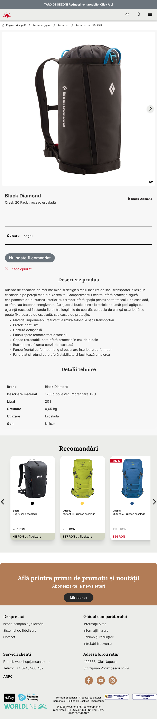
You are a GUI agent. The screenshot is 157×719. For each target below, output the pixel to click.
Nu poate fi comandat (30, 257)
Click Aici (106, 4)
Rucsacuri (63, 25)
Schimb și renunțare (98, 637)
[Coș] (127, 14)
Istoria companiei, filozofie (23, 624)
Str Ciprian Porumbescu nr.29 (106, 668)
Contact (9, 637)
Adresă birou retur (101, 654)
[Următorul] (154, 501)
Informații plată (94, 624)
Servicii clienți (17, 654)
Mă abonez (78, 598)
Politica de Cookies (78, 700)
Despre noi (13, 616)
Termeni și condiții (66, 697)
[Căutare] (138, 14)
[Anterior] (2, 501)
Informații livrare (95, 630)
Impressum (97, 700)
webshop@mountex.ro (32, 662)
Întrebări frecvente (97, 644)
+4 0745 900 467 (30, 668)
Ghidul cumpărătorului (105, 616)
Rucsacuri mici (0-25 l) (88, 25)
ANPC (8, 676)
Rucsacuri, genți (42, 25)
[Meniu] (150, 14)
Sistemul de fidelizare (19, 630)
